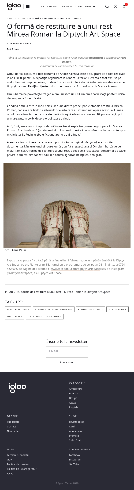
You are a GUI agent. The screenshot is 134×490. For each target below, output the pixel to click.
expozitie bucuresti (90, 309)
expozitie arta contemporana (53, 309)
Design (73, 398)
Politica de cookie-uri (19, 464)
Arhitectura (75, 388)
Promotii (74, 435)
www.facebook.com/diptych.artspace (75, 269)
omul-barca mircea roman (44, 316)
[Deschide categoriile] (27, 6)
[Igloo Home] (14, 6)
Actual (21, 18)
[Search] (107, 6)
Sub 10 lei (75, 440)
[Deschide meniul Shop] (94, 6)
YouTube (74, 464)
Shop (88, 6)
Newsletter (13, 431)
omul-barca (14, 316)
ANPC (10, 473)
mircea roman (117, 309)
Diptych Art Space (18, 309)
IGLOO (10, 18)
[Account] (115, 6)
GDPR (10, 459)
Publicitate (13, 421)
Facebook (74, 455)
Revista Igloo (72, 6)
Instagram (75, 459)
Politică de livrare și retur (21, 468)
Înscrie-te (67, 362)
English (73, 407)
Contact (11, 426)
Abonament (49, 6)
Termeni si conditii (18, 455)
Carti (72, 426)
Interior (73, 393)
